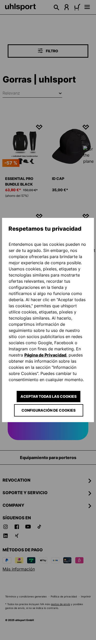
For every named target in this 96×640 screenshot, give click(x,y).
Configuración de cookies (49, 410)
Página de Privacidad (45, 355)
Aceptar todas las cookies (48, 396)
